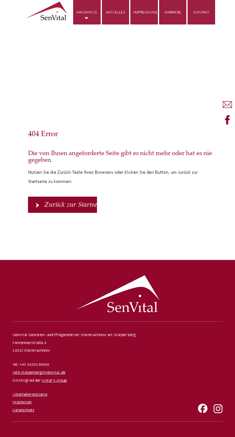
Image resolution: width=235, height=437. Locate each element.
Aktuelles (115, 12)
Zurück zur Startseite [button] (70, 205)
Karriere (173, 12)
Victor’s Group (54, 380)
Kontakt (201, 12)
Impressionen (145, 12)
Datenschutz (23, 410)
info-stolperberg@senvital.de (39, 372)
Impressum (22, 402)
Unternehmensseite (30, 394)
